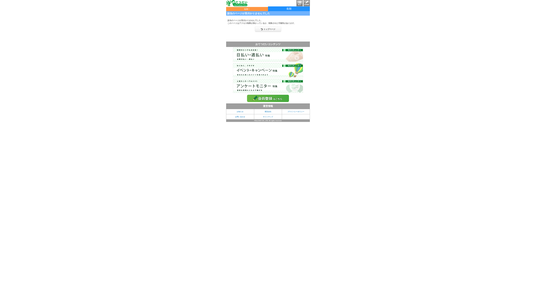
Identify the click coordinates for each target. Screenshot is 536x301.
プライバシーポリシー (296, 112)
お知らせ (240, 112)
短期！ (247, 9)
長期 (288, 8)
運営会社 (268, 112)
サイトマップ (268, 117)
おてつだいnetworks (236, 3)
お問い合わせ (240, 117)
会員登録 (307, 3)
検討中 (299, 3)
